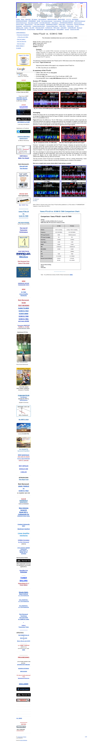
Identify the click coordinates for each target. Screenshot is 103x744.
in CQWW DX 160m (23, 619)
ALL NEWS (19, 718)
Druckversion (20, 736)
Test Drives (23, 616)
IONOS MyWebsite (23, 740)
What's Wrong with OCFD (23, 641)
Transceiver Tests (24, 627)
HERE (71, 274)
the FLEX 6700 (23, 617)
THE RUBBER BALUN (23, 635)
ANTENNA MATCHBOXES (23, 664)
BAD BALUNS (23, 638)
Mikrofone (23, 257)
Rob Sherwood (23, 614)
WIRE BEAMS (23, 671)
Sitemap (24, 736)
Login (86, 736)
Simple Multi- (23, 592)
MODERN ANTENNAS (23, 668)
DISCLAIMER (23, 684)
